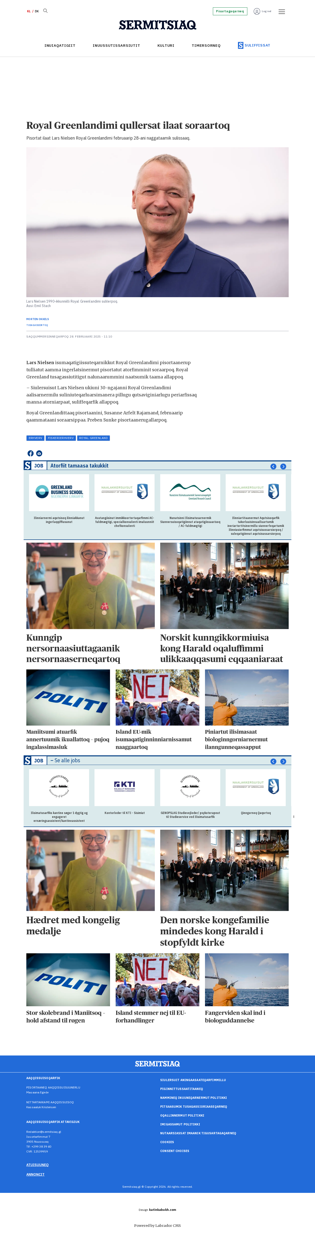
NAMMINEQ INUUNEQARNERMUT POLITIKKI (193, 1098)
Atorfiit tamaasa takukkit (79, 465)
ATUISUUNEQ (37, 1165)
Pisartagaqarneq (230, 11)
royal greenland (93, 438)
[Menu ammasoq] (280, 11)
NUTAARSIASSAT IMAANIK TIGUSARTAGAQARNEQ (198, 1133)
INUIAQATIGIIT (60, 45)
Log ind (266, 11)
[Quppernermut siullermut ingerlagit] (157, 25)
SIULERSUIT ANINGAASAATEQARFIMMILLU (193, 1080)
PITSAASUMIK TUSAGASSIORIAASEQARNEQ (193, 1106)
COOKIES (167, 1142)
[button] (273, 466)
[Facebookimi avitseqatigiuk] (30, 454)
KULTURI (166, 45)
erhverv (35, 438)
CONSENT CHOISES (174, 1151)
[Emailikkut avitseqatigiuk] (39, 454)
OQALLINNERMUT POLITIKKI (182, 1115)
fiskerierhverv (61, 438)
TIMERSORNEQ (206, 45)
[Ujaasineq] (45, 11)
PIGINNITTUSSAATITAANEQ (181, 1089)
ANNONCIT (35, 1174)
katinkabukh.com (162, 1210)
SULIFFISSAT (257, 45)
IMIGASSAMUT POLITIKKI (180, 1124)
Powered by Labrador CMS (157, 1225)
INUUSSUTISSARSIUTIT (116, 45)
